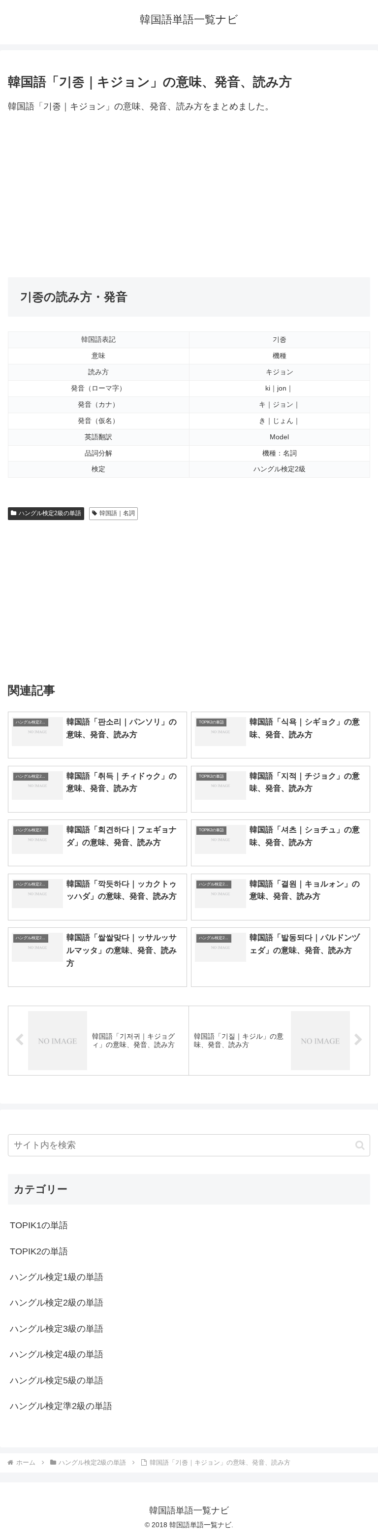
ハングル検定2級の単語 (50, 513)
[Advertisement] (189, 196)
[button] (360, 1145)
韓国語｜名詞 (117, 513)
